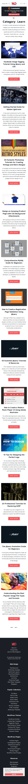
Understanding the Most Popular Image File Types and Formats (13, 595)
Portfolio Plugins (14, 740)
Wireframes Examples (14, 670)
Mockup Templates (14, 705)
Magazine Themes (14, 723)
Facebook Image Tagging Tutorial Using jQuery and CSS (14, 64)
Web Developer (14, 762)
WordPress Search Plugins (14, 753)
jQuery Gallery (14, 699)
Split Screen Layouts (14, 672)
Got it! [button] (14, 774)
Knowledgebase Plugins (14, 742)
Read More (14, 79)
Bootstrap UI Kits (14, 701)
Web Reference (14, 764)
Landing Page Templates (14, 721)
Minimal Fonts (14, 676)
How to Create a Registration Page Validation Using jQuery (14, 311)
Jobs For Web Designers (14, 652)
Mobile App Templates (14, 709)
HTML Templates (14, 707)
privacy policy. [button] (8, 771)
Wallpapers (14, 684)
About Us (14, 648)
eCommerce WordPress (14, 729)
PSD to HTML (14, 695)
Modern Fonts (14, 697)
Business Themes (14, 731)
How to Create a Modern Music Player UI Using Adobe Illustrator (14, 409)
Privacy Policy (14, 650)
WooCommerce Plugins (14, 749)
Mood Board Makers (14, 674)
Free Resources (14, 668)
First (12, 627)
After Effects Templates (14, 682)
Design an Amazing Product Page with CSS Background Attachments (14, 213)
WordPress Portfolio (14, 719)
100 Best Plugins (14, 751)
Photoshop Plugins (14, 680)
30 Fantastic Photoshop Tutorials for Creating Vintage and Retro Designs (14, 162)
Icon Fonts (14, 678)
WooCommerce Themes (14, 725)
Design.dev (14, 766)
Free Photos (14, 703)
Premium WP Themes (14, 727)
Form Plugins (14, 747)
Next (16, 627)
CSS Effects (14, 693)
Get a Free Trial (13, 14)
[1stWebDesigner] (14, 4)
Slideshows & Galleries (14, 745)
